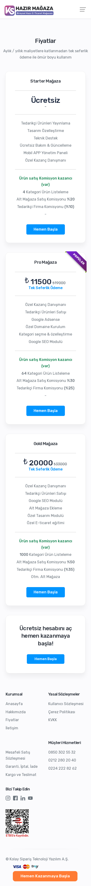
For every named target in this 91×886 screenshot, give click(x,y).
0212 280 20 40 (62, 760)
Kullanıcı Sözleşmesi (66, 704)
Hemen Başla (46, 229)
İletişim (12, 728)
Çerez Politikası (61, 712)
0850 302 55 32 (62, 752)
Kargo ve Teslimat (21, 774)
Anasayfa (14, 704)
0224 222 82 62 (62, 768)
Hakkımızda (16, 712)
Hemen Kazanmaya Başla (45, 876)
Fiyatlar (12, 720)
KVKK (52, 720)
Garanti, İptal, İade (22, 766)
